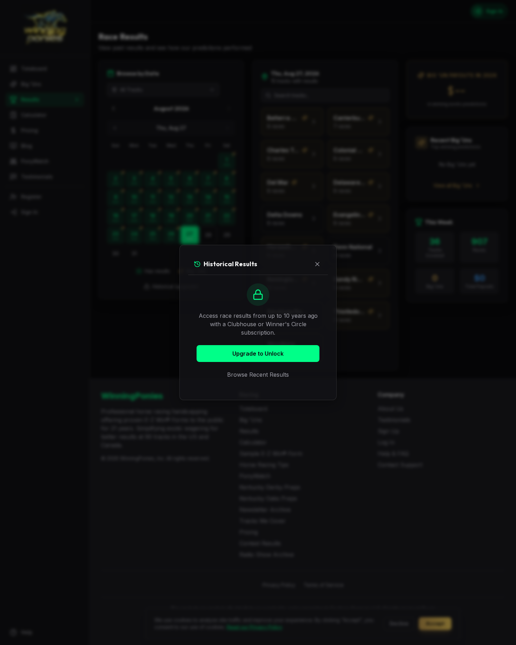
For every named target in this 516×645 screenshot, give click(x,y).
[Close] (317, 264)
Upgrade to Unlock (258, 353)
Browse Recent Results (258, 374)
